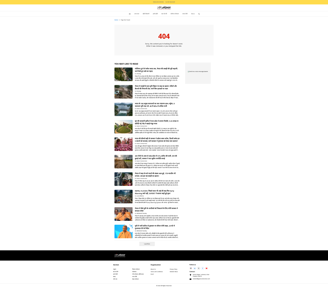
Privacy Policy (173, 269)
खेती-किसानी (146, 14)
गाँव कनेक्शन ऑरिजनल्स (138, 274)
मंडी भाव (115, 279)
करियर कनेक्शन (175, 14)
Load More (147, 244)
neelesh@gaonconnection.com (201, 279)
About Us (153, 269)
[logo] (164, 7)
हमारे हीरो (155, 14)
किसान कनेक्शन (136, 269)
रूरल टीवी (184, 14)
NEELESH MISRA (158, 2)
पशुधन (114, 269)
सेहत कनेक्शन (135, 279)
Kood (152, 274)
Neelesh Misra (174, 272)
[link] (147, 75)
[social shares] (190, 268)
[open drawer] (130, 14)
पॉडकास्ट (134, 272)
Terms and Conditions (157, 272)
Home (116, 20)
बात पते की (164, 14)
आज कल (136, 14)
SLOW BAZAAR (170, 2)
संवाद (114, 277)
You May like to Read (126, 64)
